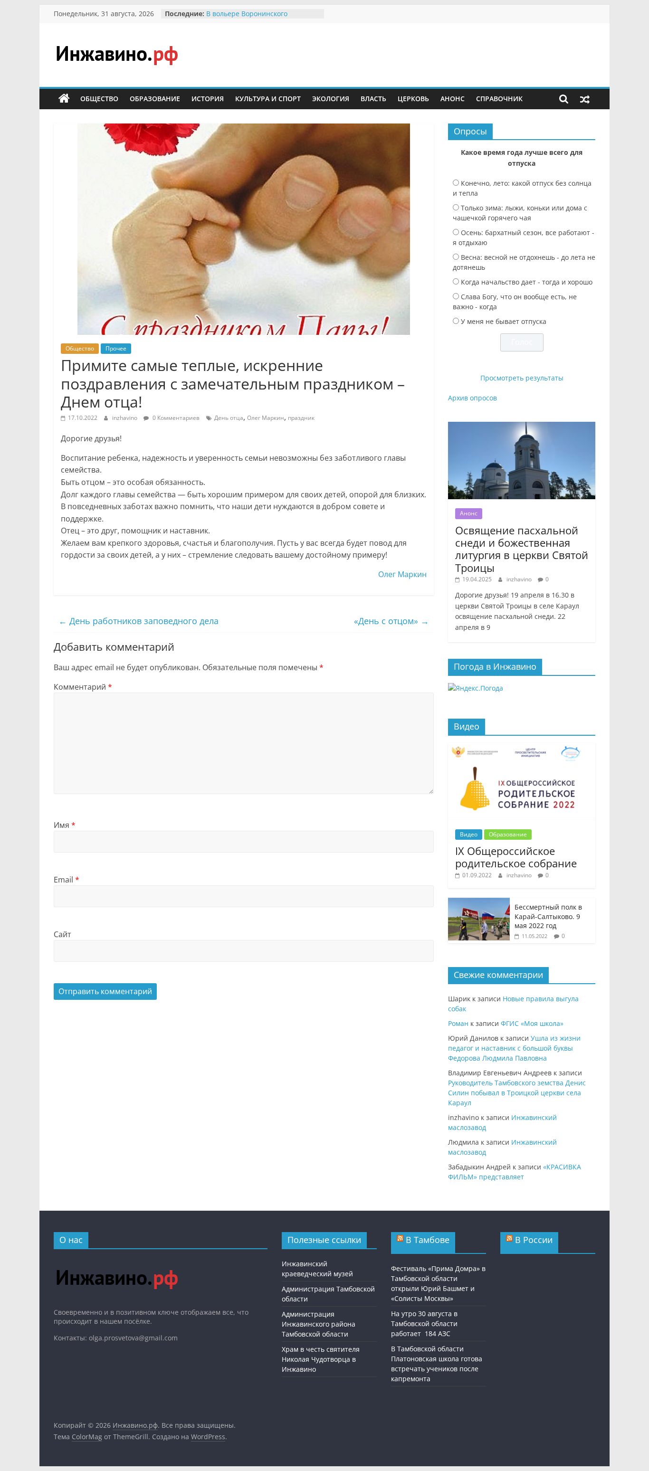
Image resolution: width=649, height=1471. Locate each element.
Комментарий (83, 687)
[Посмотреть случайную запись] (584, 99)
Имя (65, 825)
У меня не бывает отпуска (503, 321)
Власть (373, 98)
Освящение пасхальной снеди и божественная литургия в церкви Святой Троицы (521, 549)
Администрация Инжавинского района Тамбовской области (318, 1324)
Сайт (62, 934)
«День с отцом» (390, 620)
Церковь (413, 98)
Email (66, 879)
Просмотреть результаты (521, 377)
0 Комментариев (175, 418)
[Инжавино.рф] (64, 99)
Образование (155, 98)
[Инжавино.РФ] (117, 1260)
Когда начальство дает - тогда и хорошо (526, 281)
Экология (330, 98)
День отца (228, 418)
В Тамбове (427, 1239)
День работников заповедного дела (138, 620)
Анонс (452, 98)
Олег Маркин (265, 418)
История (207, 98)
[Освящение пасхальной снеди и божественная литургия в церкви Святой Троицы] (521, 426)
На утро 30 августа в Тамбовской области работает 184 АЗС (424, 1323)
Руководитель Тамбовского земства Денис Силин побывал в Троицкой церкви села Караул (517, 1092)
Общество (99, 98)
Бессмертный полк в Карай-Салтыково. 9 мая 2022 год (548, 916)
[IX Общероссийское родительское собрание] (521, 747)
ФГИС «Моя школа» (532, 1023)
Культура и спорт (268, 98)
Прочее (115, 348)
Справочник (499, 98)
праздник (301, 418)
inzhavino (125, 418)
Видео (468, 834)
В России (534, 1239)
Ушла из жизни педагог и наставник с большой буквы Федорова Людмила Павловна (514, 1048)
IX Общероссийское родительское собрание (516, 857)
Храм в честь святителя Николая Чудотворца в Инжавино (321, 1359)
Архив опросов (472, 397)
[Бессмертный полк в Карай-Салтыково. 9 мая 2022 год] (479, 902)
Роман (458, 1023)
